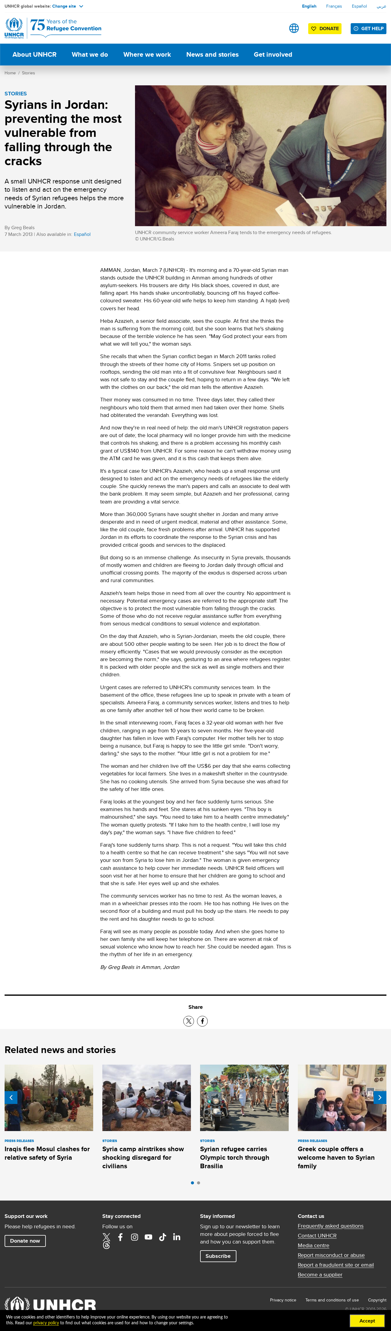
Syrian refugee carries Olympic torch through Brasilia (234, 1157)
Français (334, 6)
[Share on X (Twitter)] (188, 1021)
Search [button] (275, 28)
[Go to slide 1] (194, 1184)
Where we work (147, 54)
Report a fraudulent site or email (336, 1265)
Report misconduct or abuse (331, 1255)
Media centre (313, 1245)
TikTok (162, 1237)
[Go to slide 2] (200, 1184)
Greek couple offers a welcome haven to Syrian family (336, 1157)
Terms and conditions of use (332, 1300)
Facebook (120, 1237)
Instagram (134, 1237)
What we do (90, 54)
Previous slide (11, 1097)
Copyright (377, 1300)
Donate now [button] (25, 1241)
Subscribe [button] (218, 1256)
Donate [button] (329, 28)
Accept (367, 1321)
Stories (28, 73)
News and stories (212, 54)
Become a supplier (320, 1274)
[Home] (47, 28)
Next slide (380, 1097)
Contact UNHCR (317, 1235)
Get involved (273, 54)
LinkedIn (177, 1237)
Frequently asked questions (331, 1225)
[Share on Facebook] (202, 1021)
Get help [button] (372, 28)
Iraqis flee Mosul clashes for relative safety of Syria (47, 1153)
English (309, 6)
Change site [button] (64, 6)
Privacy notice (283, 1300)
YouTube (148, 1237)
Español (359, 6)
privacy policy (46, 1323)
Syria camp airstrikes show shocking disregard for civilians (143, 1157)
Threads (106, 1245)
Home (10, 73)
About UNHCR (35, 54)
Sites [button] (294, 28)
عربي (381, 6)
